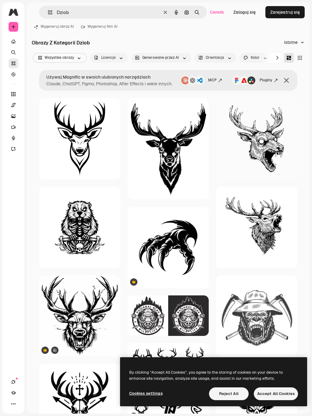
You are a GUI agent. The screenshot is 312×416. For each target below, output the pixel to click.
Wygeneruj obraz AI (57, 26)
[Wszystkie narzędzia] (13, 94)
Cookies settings (146, 393)
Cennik (217, 12)
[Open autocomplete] (47, 12)
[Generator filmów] (13, 127)
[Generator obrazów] (13, 116)
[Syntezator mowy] (13, 138)
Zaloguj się (244, 12)
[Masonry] (289, 58)
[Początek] (13, 41)
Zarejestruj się (285, 12)
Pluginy (266, 80)
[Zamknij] (286, 80)
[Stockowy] (13, 63)
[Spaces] (13, 105)
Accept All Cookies (276, 393)
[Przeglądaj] (13, 74)
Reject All (229, 393)
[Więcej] (13, 404)
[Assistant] (13, 149)
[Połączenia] (13, 382)
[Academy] (13, 393)
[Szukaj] (13, 52)
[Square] (300, 58)
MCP (212, 80)
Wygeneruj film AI (102, 26)
